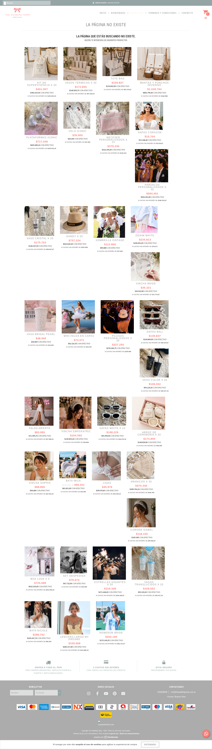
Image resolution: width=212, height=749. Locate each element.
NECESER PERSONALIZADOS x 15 (113, 139)
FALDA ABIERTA (39, 428)
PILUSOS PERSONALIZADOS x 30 (118, 338)
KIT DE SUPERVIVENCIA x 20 (42, 84)
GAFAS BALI (155, 332)
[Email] (123, 694)
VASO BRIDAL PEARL (41, 334)
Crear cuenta (101, 3)
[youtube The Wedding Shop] (106, 694)
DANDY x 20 (74, 236)
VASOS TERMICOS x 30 (81, 83)
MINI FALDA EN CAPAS (79, 336)
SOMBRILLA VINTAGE (110, 240)
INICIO (103, 13)
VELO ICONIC (78, 131)
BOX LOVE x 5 (40, 579)
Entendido (150, 744)
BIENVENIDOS (117, 13)
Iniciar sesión (113, 3)
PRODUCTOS (136, 13)
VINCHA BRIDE (146, 283)
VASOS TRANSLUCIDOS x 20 (149, 583)
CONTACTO (187, 13)
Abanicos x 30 (141, 481)
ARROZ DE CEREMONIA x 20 (149, 433)
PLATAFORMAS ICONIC (41, 137)
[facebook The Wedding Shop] (97, 694)
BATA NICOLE (39, 630)
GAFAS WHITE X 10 (112, 428)
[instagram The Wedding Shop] (88, 694)
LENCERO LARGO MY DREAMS (74, 638)
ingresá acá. (114, 733)
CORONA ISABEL (142, 530)
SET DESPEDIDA (74, 576)
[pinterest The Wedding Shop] (114, 694)
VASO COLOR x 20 (154, 380)
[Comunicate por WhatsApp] (206, 733)
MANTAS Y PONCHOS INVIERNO (154, 84)
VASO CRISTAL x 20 (40, 238)
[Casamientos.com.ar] (106, 724)
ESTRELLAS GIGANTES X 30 (110, 583)
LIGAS (107, 483)
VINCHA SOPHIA (40, 483)
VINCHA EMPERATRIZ (76, 431)
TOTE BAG (118, 78)
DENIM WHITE (145, 235)
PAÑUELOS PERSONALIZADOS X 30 (152, 187)
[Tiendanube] (106, 738)
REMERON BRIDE (111, 633)
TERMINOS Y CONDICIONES (162, 13)
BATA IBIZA (73, 481)
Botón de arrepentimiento (129, 733)
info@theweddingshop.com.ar (183, 692)
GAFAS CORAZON (150, 132)
